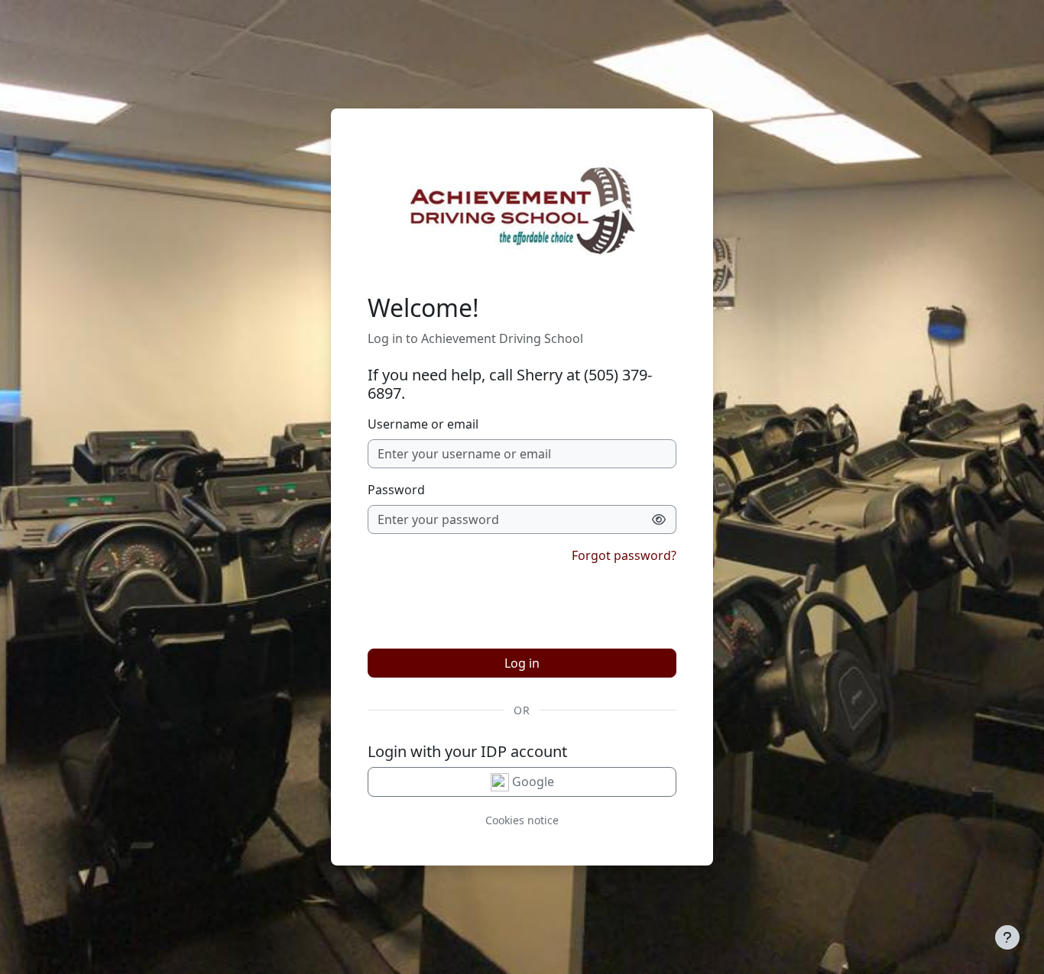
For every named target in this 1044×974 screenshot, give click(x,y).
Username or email (423, 424)
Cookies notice (522, 820)
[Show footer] (1007, 937)
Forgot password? (624, 555)
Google (531, 781)
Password (396, 489)
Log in (522, 663)
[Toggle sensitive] (659, 519)
